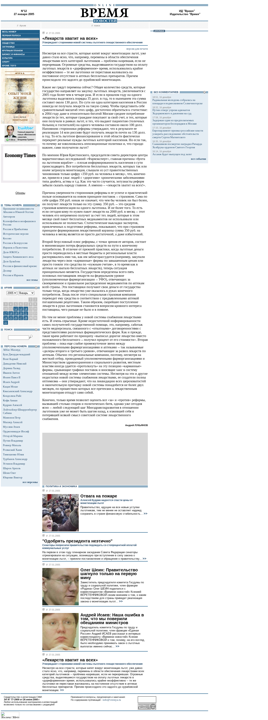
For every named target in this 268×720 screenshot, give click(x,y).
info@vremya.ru (112, 699)
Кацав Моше (10, 386)
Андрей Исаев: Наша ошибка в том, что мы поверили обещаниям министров (112, 619)
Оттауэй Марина (13, 436)
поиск (97, 25)
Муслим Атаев (11, 426)
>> (145, 513)
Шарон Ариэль (12, 468)
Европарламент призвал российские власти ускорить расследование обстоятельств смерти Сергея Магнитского (177, 134)
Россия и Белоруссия (15, 243)
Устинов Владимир (14, 463)
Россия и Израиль (13, 275)
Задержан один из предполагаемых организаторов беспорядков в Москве (174, 122)
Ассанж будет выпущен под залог (172, 154)
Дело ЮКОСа (11, 252)
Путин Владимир (13, 440)
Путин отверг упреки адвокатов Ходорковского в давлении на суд (171, 111)
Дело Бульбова (11, 261)
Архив (22, 25)
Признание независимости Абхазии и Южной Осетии (18, 210)
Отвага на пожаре (98, 496)
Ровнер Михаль (12, 445)
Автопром (9, 216)
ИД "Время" (187, 11)
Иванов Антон (11, 372)
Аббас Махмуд (11, 349)
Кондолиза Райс (12, 395)
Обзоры (20, 192)
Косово (7, 238)
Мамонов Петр (12, 417)
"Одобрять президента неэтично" (77, 541)
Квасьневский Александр (17, 391)
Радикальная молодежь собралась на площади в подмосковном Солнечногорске (177, 101)
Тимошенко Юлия (13, 454)
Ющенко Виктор (12, 477)
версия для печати (137, 48)
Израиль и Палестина (15, 247)
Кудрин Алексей (12, 405)
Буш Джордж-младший (16, 354)
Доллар (7, 270)
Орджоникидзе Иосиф (16, 431)
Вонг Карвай (10, 359)
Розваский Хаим (12, 449)
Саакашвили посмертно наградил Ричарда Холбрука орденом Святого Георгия (177, 145)
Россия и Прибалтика (15, 229)
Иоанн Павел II (11, 377)
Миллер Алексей (12, 422)
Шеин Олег (9, 472)
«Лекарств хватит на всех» (70, 660)
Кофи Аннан (10, 400)
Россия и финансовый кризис (20, 266)
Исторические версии (15, 233)
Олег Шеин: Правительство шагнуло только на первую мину (109, 574)
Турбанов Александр (15, 459)
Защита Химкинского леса (18, 256)
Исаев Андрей (11, 382)
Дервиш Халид (11, 368)
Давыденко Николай (14, 363)
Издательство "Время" (185, 14)
